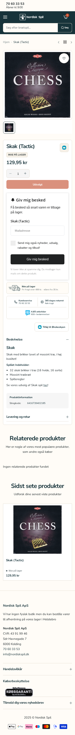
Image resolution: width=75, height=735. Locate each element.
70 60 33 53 (11, 649)
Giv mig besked (38, 259)
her (45, 385)
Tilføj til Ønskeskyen (54, 327)
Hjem (6, 42)
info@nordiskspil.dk (16, 654)
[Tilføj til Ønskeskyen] (64, 147)
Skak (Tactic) (15, 560)
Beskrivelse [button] (14, 339)
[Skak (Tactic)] (37, 529)
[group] (37, 85)
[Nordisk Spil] (37, 16)
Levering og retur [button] (18, 417)
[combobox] (30, 27)
